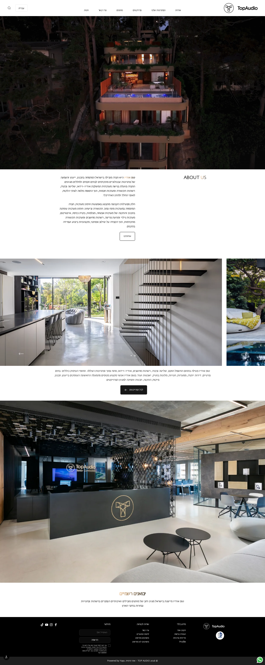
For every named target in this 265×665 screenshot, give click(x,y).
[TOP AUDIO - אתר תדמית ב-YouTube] (46, 624)
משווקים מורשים (142, 638)
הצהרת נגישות (180, 634)
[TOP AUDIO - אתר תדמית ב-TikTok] (42, 624)
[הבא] (21, 353)
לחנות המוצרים (143, 634)
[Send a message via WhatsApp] (259, 659)
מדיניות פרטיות (179, 638)
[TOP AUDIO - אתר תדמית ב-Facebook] (55, 624)
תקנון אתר (181, 630)
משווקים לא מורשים (140, 642)
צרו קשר (145, 630)
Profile (182, 642)
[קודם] (244, 353)
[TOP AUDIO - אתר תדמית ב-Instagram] (51, 624)
